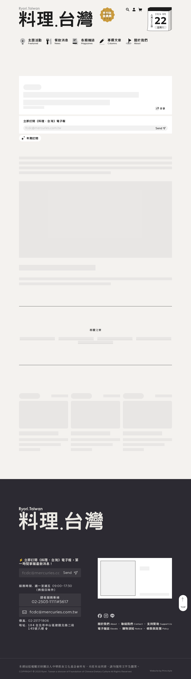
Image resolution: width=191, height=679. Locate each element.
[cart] (140, 9)
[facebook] (100, 616)
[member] (134, 9)
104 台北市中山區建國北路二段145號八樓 (51, 626)
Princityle (167, 670)
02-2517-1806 (38, 621)
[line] (112, 616)
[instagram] (106, 616)
